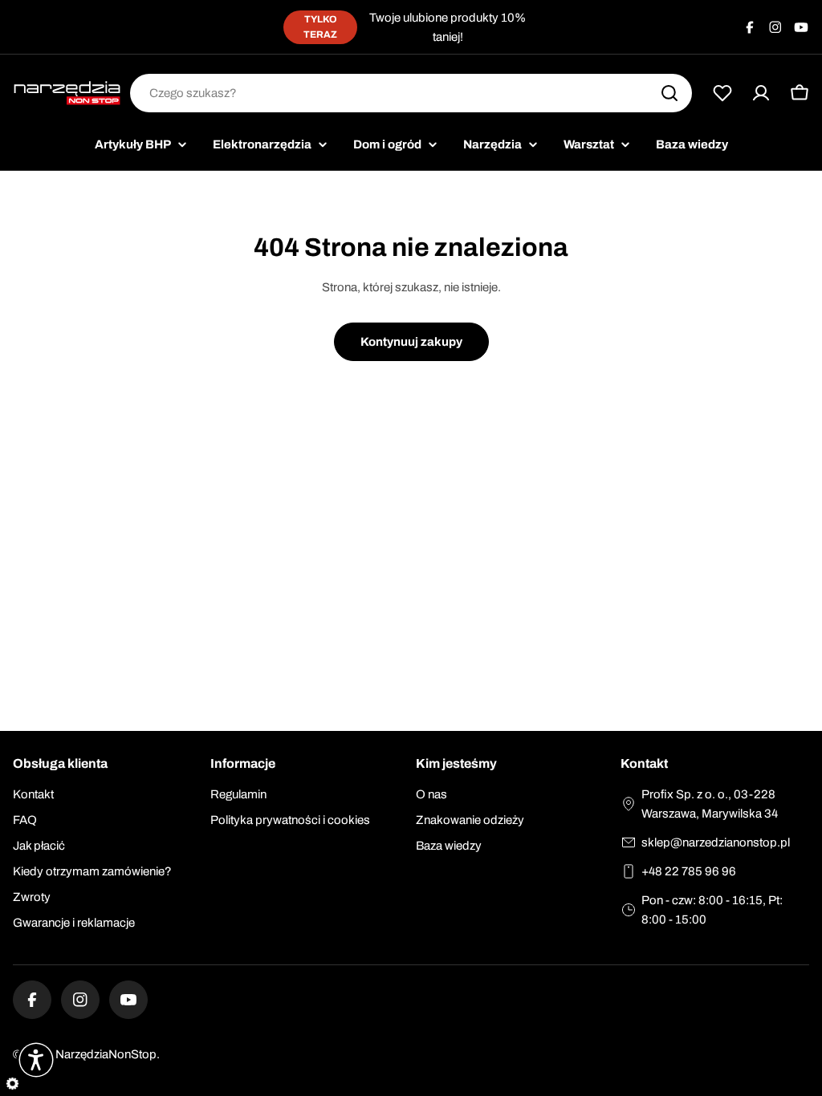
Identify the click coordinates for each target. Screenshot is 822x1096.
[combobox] (411, 93)
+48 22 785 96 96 (688, 871)
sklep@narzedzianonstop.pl (715, 842)
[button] (36, 1060)
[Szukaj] (669, 93)
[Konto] (761, 93)
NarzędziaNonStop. (107, 1054)
